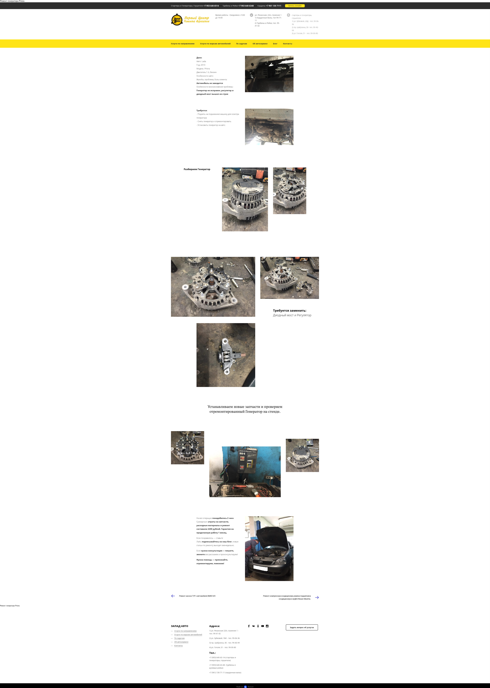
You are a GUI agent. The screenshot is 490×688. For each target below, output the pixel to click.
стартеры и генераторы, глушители (302, 16)
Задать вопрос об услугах (302, 627)
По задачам (241, 43)
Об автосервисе (260, 43)
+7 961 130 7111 (273, 5)
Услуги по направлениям (182, 43)
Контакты (287, 43)
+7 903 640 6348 (246, 5)
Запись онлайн (295, 5)
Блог (275, 43)
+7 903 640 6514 (211, 5)
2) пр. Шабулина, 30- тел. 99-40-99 (305, 29)
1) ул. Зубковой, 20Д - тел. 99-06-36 (305, 22)
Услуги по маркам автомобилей (215, 43)
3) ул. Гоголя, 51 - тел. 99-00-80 (305, 33)
